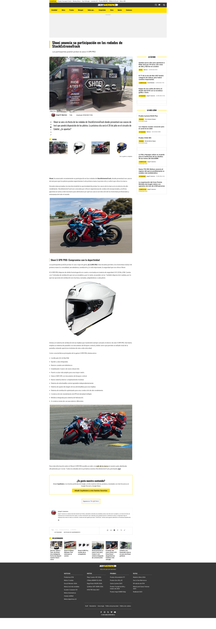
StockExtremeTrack (64, 529)
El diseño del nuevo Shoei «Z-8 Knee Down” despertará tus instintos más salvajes (111, 555)
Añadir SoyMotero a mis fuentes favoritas (91, 490)
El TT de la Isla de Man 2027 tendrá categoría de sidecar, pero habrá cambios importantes (151, 77)
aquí (119, 469)
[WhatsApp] (50, 122)
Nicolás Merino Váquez (150, 141)
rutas (140, 69)
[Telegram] (50, 127)
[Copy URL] (50, 134)
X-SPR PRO (73, 529)
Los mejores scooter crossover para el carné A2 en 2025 (151, 128)
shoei (56, 529)
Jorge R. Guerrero (61, 115)
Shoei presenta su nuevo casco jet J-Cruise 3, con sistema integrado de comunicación (97, 554)
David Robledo (150, 82)
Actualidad (58, 532)
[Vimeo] (111, 612)
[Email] (50, 124)
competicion (142, 82)
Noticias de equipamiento (72, 532)
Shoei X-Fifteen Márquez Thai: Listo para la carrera (69, 553)
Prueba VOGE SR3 (145, 138)
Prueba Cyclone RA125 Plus (148, 116)
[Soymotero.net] (108, 5)
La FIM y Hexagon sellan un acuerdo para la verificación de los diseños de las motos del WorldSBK (152, 156)
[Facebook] (50, 129)
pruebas (141, 119)
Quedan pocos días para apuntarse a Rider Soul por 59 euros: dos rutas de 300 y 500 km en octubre (152, 64)
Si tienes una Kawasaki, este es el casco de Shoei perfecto (125, 553)
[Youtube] (115, 612)
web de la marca (102, 466)
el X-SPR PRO (93, 265)
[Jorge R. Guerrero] (53, 115)
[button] (164, 5)
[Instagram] (58, 519)
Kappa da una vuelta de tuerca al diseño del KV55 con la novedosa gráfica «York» (151, 90)
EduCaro (146, 69)
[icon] (156, 5)
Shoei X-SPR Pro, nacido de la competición (83, 552)
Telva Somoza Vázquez (150, 119)
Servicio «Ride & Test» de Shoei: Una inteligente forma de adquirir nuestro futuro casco (55, 555)
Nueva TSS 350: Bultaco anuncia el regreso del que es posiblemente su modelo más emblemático (151, 171)
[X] (50, 132)
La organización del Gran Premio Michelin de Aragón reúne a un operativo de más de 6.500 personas (152, 184)
